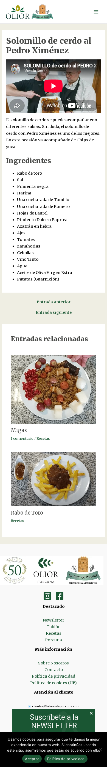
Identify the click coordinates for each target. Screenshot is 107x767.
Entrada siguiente (54, 312)
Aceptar (32, 759)
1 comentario (22, 438)
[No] (100, 749)
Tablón (53, 626)
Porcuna (53, 639)
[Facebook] (59, 596)
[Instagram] (47, 596)
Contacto (53, 669)
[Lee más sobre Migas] (53, 389)
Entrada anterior (54, 302)
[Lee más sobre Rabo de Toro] (53, 478)
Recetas (43, 438)
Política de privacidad (53, 676)
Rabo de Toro (27, 513)
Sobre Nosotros (53, 663)
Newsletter (53, 620)
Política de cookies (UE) (53, 682)
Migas (19, 430)
